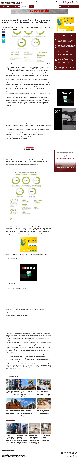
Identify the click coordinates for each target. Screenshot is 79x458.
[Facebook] (63, 2)
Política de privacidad (11, 456)
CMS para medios (70, 456)
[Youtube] (70, 2)
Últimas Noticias (5, 6)
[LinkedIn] (73, 2)
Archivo (76, 455)
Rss (73, 455)
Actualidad (9, 63)
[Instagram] (66, 2)
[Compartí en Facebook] (3, 32)
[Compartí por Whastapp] (3, 40)
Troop (76, 456)
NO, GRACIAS (24, 6)
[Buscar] (77, 6)
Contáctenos (4, 456)
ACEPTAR (31, 6)
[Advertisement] (28, 114)
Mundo (68, 6)
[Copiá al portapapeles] (3, 42)
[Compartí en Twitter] (3, 35)
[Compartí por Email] (3, 37)
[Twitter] (68, 2)
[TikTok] (75, 2)
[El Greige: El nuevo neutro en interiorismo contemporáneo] (46, 428)
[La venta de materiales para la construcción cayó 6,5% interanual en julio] (44, 403)
